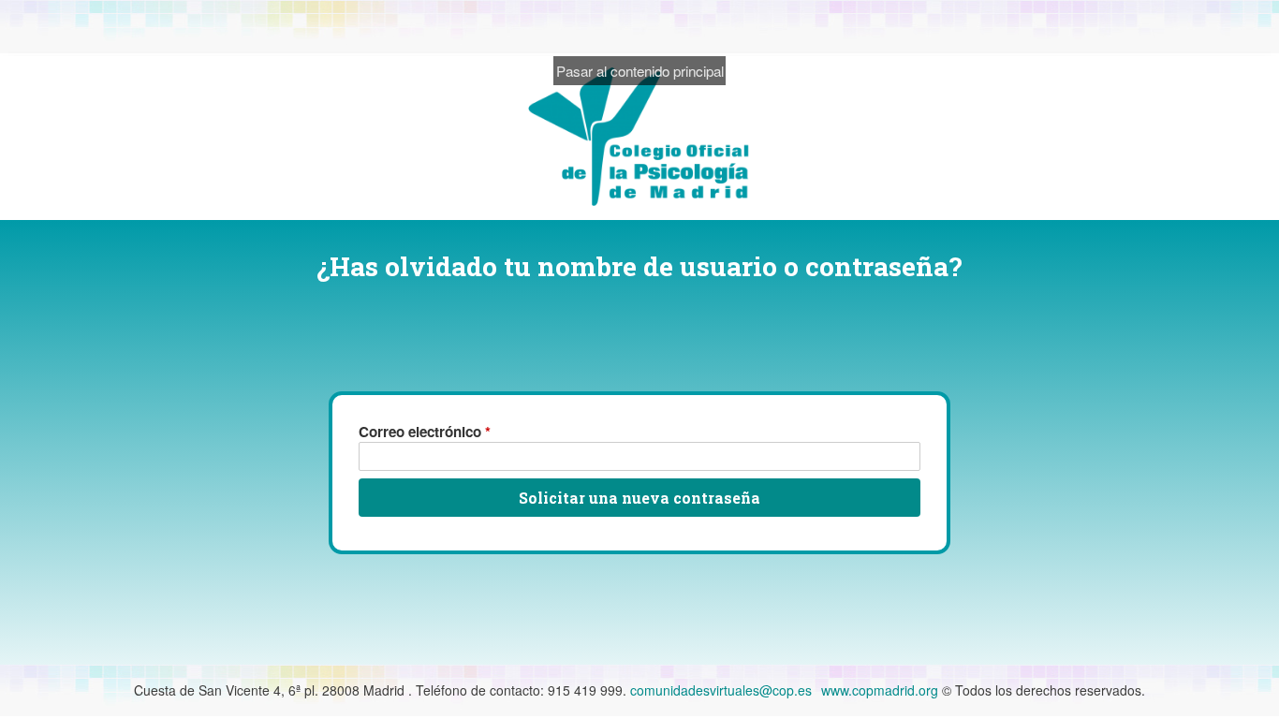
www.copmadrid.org (879, 690)
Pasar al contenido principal (640, 70)
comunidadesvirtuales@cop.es (721, 690)
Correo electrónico (425, 431)
